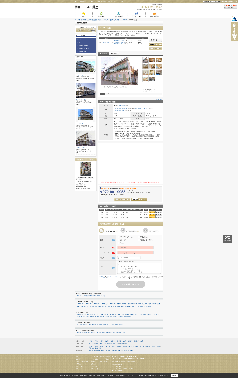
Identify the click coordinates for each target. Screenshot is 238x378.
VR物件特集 (94, 366)
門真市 (118, 306)
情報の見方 (159, 99)
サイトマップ (79, 366)
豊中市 (135, 304)
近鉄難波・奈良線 (93, 346)
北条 (97, 343)
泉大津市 (144, 304)
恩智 (113, 324)
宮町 (149, 314)
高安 (109, 324)
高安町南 (132, 314)
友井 (104, 343)
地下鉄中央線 (134, 346)
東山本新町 (80, 314)
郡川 (141, 314)
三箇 (118, 343)
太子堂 (91, 314)
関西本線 (91, 348)
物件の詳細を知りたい (127, 237)
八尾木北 (145, 314)
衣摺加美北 (109, 332)
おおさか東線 (126, 346)
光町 (84, 314)
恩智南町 (120, 316)
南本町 (83, 316)
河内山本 (105, 324)
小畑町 (87, 316)
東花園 (102, 350)
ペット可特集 (105, 359)
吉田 (93, 343)
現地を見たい (124, 240)
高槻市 (149, 304)
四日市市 (129, 341)
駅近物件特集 (105, 361)
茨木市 (78, 306)
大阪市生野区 (88, 304)
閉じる (174, 375)
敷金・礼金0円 (95, 369)
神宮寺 (107, 316)
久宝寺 (85, 324)
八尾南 (89, 324)
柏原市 (108, 306)
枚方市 (158, 304)
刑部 (129, 316)
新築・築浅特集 (105, 356)
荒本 (119, 350)
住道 (90, 350)
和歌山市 (140, 341)
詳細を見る (152, 212)
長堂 (114, 343)
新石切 (123, 350)
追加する (158, 212)
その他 (122, 243)
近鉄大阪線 (117, 40)
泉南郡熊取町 (148, 306)
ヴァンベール (79, 123)
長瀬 (100, 332)
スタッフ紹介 (94, 359)
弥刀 (122, 43)
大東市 (99, 306)
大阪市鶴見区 (104, 304)
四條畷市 (128, 306)
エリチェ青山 (79, 75)
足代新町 (109, 343)
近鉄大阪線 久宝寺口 (83, 45)
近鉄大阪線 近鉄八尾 (83, 48)
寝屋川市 (83, 306)
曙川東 (157, 314)
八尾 (81, 324)
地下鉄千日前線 (156, 346)
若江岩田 (108, 350)
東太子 (118, 314)
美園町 (127, 314)
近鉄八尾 (123, 42)
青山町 (153, 314)
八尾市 (104, 42)
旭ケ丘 (137, 314)
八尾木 (122, 314)
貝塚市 (154, 304)
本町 (111, 316)
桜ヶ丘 (78, 316)
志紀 (78, 324)
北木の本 (115, 316)
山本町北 (102, 314)
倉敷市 (124, 341)
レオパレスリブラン (81, 99)
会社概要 (78, 359)
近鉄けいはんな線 (109, 346)
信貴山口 (121, 324)
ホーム (77, 356)
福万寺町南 (113, 314)
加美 (114, 332)
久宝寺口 (123, 40)
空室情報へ (155, 40)
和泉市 (104, 306)
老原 (88, 314)
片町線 (101, 346)
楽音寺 (126, 316)
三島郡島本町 (140, 306)
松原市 (95, 306)
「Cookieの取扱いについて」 (150, 375)
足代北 (122, 343)
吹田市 (139, 304)
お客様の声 (94, 364)
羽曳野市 (113, 306)
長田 (126, 343)
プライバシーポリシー (113, 277)
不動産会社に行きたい (147, 240)
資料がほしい (144, 237)
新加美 (103, 332)
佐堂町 (107, 42)
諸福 (101, 343)
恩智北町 (92, 316)
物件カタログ (79, 369)
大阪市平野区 (112, 304)
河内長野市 (90, 306)
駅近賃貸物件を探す (99, 296)
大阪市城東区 (96, 304)
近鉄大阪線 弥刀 (81, 51)
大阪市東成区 (80, 304)
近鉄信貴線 (98, 348)
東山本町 (102, 316)
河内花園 (114, 350)
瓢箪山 (132, 350)
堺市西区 (119, 304)
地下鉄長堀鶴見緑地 (145, 346)
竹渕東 (97, 316)
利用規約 (102, 277)
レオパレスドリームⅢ (81, 147)
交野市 (134, 306)
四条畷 (98, 350)
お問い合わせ (94, 356)
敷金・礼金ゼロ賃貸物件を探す (85, 296)
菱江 (90, 343)
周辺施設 (93, 361)
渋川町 (107, 314)
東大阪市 (123, 306)
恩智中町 (96, 314)
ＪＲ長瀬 (124, 332)
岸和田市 (130, 304)
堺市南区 (124, 304)
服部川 (116, 324)
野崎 (93, 350)
